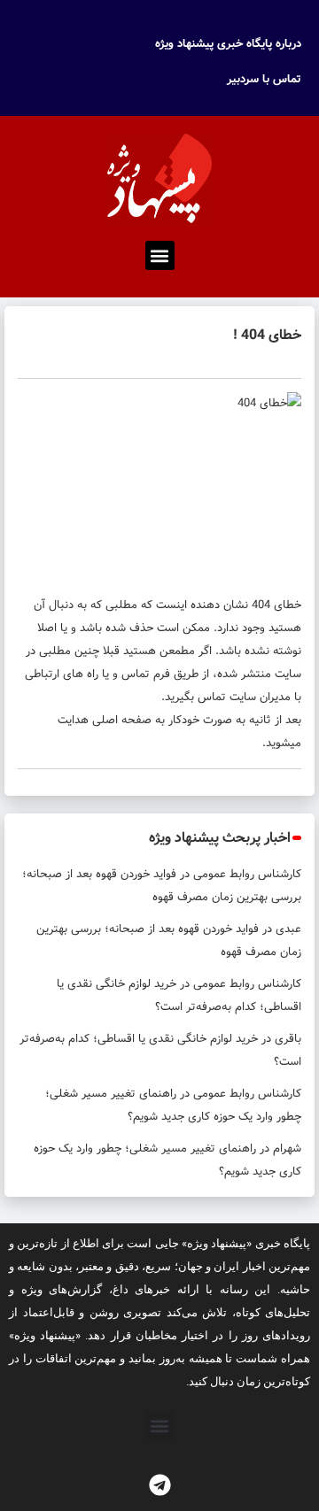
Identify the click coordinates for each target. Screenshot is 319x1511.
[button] (160, 255)
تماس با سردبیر (264, 79)
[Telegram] (159, 1484)
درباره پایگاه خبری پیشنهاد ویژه (228, 44)
